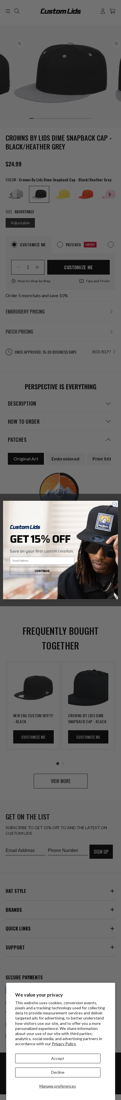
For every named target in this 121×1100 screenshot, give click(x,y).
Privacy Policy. (64, 1043)
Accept (57, 1058)
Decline (57, 1072)
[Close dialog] (114, 504)
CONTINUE (42, 571)
